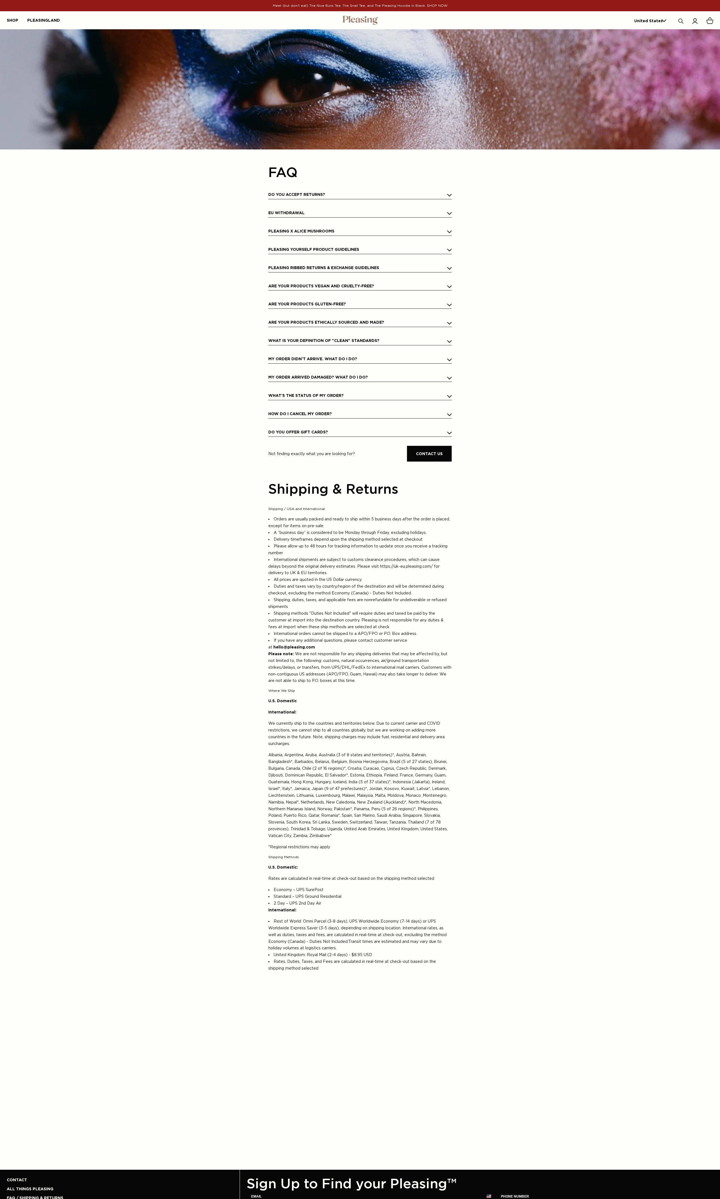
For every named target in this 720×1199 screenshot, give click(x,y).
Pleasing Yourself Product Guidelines (313, 249)
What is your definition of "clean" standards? (323, 340)
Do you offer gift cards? (298, 432)
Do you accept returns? (296, 194)
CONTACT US (429, 453)
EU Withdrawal (286, 213)
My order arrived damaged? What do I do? (318, 377)
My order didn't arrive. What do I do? (312, 359)
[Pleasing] (360, 20)
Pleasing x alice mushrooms (301, 231)
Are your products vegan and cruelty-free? (321, 286)
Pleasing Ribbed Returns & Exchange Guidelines (323, 267)
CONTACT (17, 1180)
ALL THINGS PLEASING (30, 1189)
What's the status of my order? (306, 395)
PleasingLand (43, 20)
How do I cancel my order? (300, 413)
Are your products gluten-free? (307, 304)
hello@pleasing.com (294, 647)
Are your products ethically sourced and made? (326, 322)
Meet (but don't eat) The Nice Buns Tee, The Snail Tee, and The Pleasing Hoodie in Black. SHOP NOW (360, 5)
